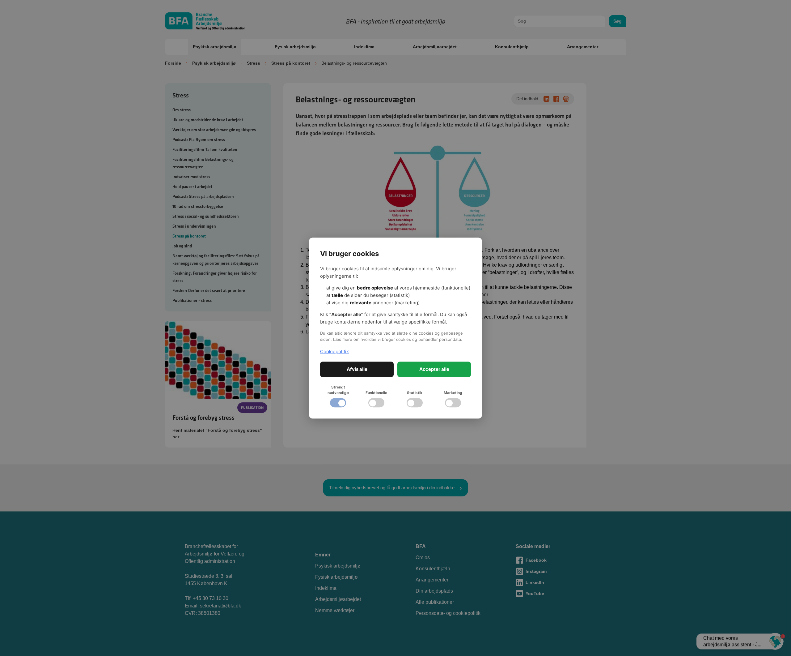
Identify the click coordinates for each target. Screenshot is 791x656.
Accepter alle (434, 369)
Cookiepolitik (334, 351)
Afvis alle (357, 369)
